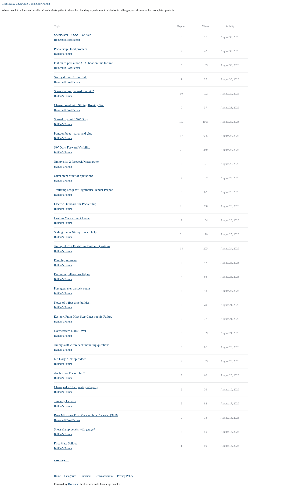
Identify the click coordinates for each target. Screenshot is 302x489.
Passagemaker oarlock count (72, 288)
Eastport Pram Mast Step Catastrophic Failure (83, 316)
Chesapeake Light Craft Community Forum (26, 3)
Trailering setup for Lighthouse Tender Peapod (83, 189)
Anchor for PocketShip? (69, 373)
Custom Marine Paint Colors (72, 218)
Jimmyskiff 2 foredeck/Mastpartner (76, 161)
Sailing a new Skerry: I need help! (76, 232)
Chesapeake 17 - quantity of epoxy (76, 387)
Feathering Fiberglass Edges (72, 274)
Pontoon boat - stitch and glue (73, 133)
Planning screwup (65, 260)
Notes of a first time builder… (73, 302)
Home (57, 475)
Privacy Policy (125, 475)
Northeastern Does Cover (70, 330)
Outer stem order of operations (73, 176)
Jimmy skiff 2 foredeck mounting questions (81, 345)
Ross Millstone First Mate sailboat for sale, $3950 (86, 415)
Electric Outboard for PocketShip (75, 204)
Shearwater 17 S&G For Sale (72, 35)
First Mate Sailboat (66, 443)
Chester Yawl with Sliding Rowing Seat (79, 105)
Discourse (73, 484)
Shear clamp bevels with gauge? (74, 429)
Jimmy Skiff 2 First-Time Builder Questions (82, 246)
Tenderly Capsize (65, 401)
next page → (61, 460)
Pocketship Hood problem (70, 49)
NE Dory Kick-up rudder (70, 359)
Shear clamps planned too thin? (74, 91)
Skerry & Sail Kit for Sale (70, 77)
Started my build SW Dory (71, 119)
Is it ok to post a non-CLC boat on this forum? (83, 63)
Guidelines (85, 475)
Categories (70, 475)
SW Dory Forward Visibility (72, 147)
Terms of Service (104, 475)
